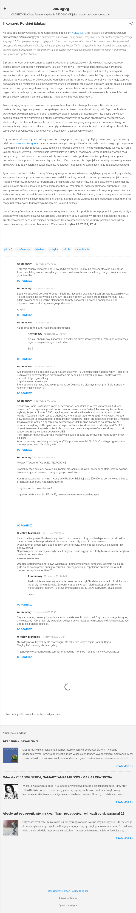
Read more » (124, 766)
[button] (131, 24)
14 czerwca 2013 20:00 (44, 322)
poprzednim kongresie (26, 143)
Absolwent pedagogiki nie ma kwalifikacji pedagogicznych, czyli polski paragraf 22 (63, 813)
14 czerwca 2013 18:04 (44, 288)
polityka (53, 249)
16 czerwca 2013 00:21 (44, 400)
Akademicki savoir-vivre (20, 741)
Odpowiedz (24, 280)
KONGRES (77, 32)
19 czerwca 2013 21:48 (52, 637)
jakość (8, 249)
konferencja (23, 249)
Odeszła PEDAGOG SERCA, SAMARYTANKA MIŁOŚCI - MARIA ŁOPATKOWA (57, 777)
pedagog (60, 8)
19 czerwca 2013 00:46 (55, 576)
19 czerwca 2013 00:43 (44, 612)
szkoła (66, 249)
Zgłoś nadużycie (68, 905)
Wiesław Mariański (28, 533)
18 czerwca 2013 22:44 (52, 533)
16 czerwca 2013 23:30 (55, 333)
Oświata (39, 249)
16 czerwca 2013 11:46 (44, 457)
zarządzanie (82, 249)
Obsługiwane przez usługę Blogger (68, 891)
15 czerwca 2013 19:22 (44, 366)
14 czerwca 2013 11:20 (44, 263)
